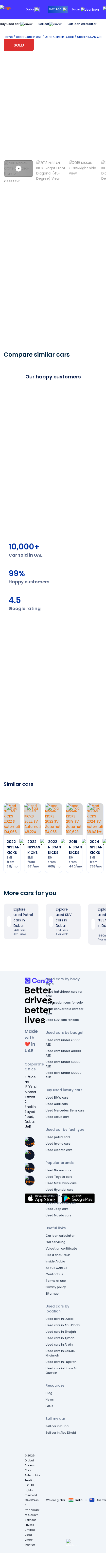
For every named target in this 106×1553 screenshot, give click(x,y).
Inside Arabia (55, 1261)
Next (93, 544)
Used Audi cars (57, 1104)
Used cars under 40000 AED (63, 1053)
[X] (30, 1155)
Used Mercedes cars (61, 1202)
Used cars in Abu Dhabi (63, 1325)
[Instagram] (30, 1168)
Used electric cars (59, 1150)
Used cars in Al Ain (59, 1344)
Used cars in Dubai (59, 1319)
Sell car (43, 24)
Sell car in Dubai (57, 1426)
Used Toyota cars (59, 1177)
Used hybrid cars (58, 1143)
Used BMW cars (57, 1097)
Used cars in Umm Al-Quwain (61, 1370)
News (50, 1399)
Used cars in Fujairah (61, 1362)
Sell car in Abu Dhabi (61, 1432)
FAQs (49, 1406)
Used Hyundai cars (59, 1189)
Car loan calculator (82, 24)
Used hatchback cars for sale (64, 993)
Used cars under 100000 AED (64, 1075)
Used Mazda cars (58, 1215)
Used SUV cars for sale (62, 1020)
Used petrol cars (58, 1137)
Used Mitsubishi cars (61, 1183)
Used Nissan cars (58, 1170)
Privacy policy (56, 1287)
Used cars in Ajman (60, 1338)
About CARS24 (57, 1268)
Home (8, 37)
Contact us (54, 1274)
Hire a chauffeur (58, 1255)
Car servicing (55, 1242)
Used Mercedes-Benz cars (65, 1110)
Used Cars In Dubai (59, 37)
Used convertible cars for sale (64, 1011)
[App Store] (41, 1198)
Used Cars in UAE (28, 37)
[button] (73, 1543)
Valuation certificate (61, 1248)
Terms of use (56, 1281)
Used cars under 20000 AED (63, 1042)
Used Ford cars (57, 1196)
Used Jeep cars (57, 1209)
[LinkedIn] (30, 1180)
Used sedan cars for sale (64, 1002)
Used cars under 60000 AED (63, 1064)
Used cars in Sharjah (61, 1332)
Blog (49, 1393)
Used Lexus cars (58, 1117)
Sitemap (52, 1293)
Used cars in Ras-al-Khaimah (60, 1353)
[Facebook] (30, 1142)
